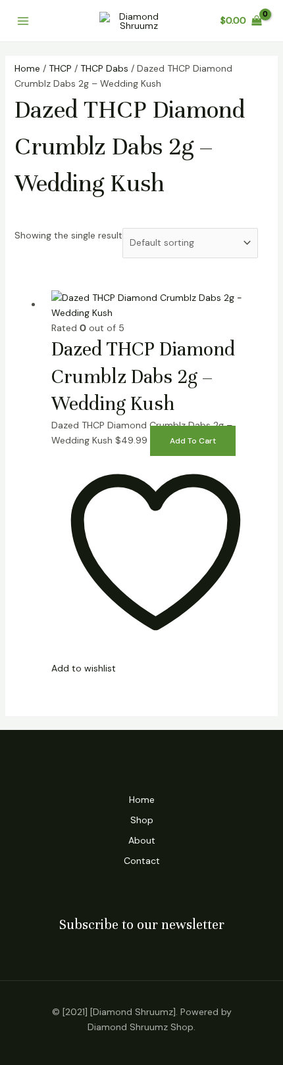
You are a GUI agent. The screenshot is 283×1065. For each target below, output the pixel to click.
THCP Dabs (104, 68)
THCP (60, 68)
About (141, 840)
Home (27, 68)
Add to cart (193, 441)
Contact (142, 861)
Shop (141, 820)
